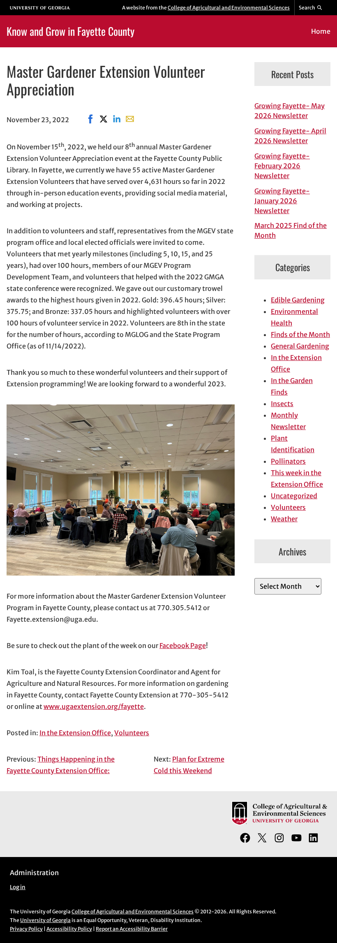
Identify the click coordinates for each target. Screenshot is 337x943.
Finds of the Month (300, 334)
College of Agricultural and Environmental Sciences (229, 8)
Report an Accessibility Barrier (132, 929)
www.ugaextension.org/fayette (94, 706)
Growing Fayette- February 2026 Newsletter (282, 166)
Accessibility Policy (69, 929)
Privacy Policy (26, 929)
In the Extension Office (75, 733)
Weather (284, 519)
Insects (282, 403)
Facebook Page (182, 645)
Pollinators (288, 461)
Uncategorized (294, 496)
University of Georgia (45, 920)
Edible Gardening (298, 300)
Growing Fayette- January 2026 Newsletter (282, 201)
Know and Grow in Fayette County (70, 31)
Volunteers (131, 733)
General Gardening (300, 346)
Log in (17, 887)
